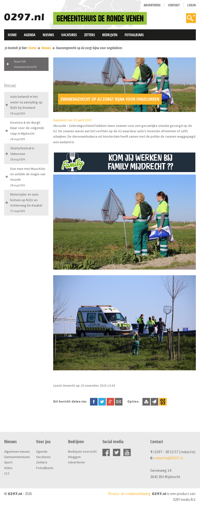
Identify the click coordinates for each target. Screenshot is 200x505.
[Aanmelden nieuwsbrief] (154, 401)
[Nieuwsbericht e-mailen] (118, 401)
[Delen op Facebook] (94, 401)
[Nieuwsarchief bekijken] (163, 401)
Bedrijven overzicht (82, 451)
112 (6, 473)
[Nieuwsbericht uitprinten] (146, 401)
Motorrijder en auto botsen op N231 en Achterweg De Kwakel (26, 202)
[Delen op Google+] (110, 401)
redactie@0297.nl (168, 457)
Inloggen (74, 457)
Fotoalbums (134, 34)
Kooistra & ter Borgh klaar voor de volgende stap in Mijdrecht (27, 130)
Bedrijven (109, 34)
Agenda (29, 34)
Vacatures (69, 34)
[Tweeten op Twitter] (102, 401)
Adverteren (152, 5)
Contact (174, 5)
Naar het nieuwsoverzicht (25, 64)
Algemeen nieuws (17, 451)
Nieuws (48, 34)
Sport (8, 462)
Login (191, 5)
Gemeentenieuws (17, 457)
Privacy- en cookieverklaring (129, 493)
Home (12, 34)
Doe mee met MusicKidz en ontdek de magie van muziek (27, 176)
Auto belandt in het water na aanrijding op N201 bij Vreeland (26, 104)
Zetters (89, 34)
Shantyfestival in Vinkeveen (22, 153)
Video (8, 468)
